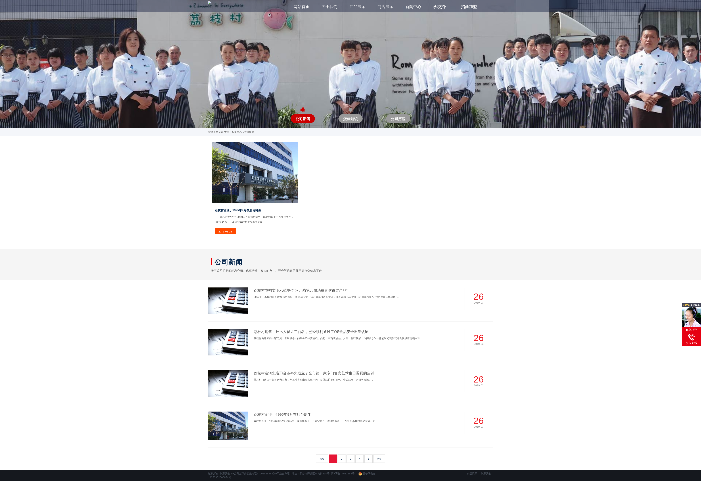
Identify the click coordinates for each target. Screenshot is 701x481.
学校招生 (441, 6)
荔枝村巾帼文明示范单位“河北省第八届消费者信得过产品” (301, 290)
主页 (226, 132)
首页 (322, 458)
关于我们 (329, 6)
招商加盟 (469, 6)
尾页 (379, 458)
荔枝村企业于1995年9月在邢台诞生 (282, 414)
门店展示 (385, 6)
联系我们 (486, 473)
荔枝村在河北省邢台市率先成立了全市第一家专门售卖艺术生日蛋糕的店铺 (314, 373)
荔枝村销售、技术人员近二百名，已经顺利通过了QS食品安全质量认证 (311, 331)
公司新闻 (228, 262)
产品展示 (357, 6)
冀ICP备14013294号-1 (344, 473)
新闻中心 (413, 6)
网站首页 (302, 6)
